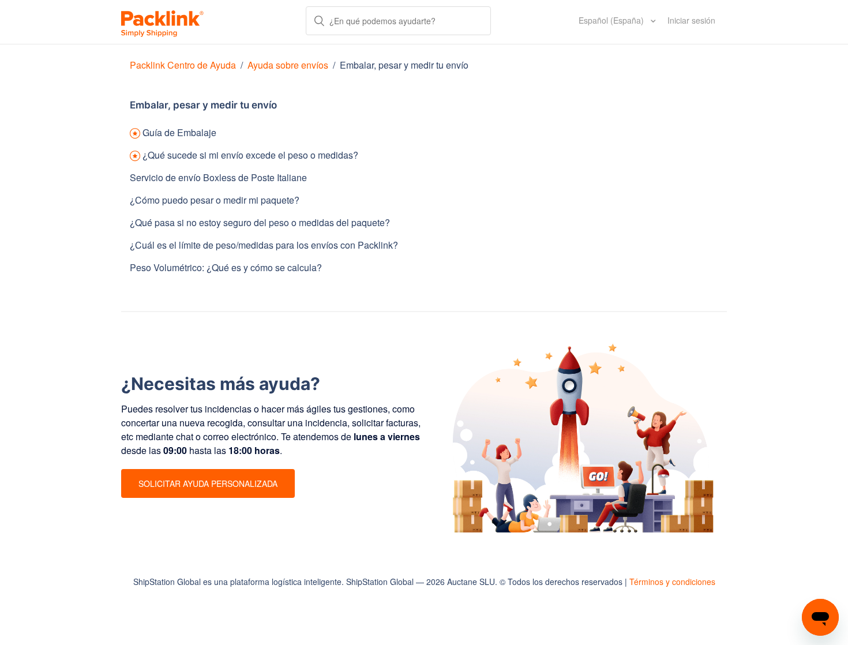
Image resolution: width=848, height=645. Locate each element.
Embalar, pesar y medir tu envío (404, 65)
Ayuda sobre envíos (287, 65)
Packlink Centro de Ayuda (183, 65)
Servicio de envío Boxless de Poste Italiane (218, 177)
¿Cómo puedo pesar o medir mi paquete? (214, 200)
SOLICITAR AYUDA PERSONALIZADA (207, 483)
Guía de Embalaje (179, 132)
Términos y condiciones (672, 581)
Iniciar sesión (691, 20)
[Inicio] (162, 22)
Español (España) (612, 20)
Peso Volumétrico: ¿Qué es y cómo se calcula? (226, 267)
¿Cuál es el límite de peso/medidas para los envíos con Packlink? (264, 245)
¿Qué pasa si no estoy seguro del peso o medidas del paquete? (260, 222)
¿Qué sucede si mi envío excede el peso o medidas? (250, 155)
